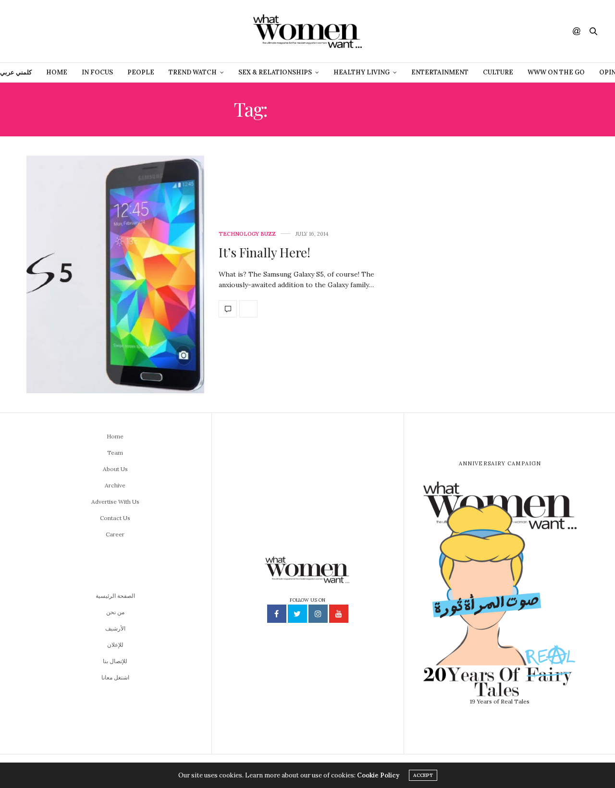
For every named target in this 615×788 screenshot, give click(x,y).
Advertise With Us (115, 501)
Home (56, 72)
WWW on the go (556, 72)
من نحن (115, 612)
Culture (498, 72)
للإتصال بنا (115, 661)
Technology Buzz (247, 234)
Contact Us (115, 517)
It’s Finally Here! (264, 252)
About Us (115, 469)
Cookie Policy (378, 775)
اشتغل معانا (115, 677)
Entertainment (439, 72)
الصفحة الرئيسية (115, 595)
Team (115, 452)
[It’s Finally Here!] (115, 274)
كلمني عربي (16, 72)
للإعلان (115, 644)
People (140, 72)
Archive (115, 485)
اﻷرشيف (115, 628)
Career (115, 534)
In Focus (97, 72)
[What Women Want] (307, 31)
